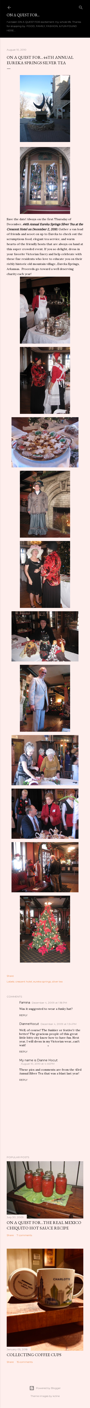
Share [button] (10, 975)
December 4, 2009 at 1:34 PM (58, 1024)
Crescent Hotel (17, 229)
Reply (23, 1015)
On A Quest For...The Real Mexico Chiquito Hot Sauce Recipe (44, 1225)
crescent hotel (23, 981)
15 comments (25, 1361)
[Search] (80, 7)
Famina (24, 1002)
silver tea (57, 981)
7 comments (24, 1235)
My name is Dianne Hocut (38, 1060)
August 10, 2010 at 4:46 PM (37, 1063)
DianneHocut (29, 1024)
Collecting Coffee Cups (34, 1354)
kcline (56, 1396)
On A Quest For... (23, 15)
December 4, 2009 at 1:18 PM (49, 1002)
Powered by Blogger (48, 1388)
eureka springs (42, 981)
